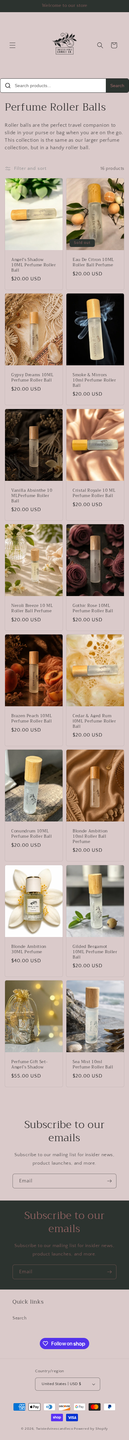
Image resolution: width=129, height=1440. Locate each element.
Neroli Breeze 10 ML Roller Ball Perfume (32, 608)
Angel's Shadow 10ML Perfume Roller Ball (33, 265)
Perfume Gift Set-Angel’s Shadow (29, 1064)
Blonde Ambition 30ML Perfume (28, 949)
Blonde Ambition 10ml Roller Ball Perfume (90, 836)
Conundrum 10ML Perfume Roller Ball (31, 834)
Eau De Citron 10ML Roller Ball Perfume (93, 262)
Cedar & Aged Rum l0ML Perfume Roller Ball (94, 721)
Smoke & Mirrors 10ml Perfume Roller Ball (94, 380)
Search (117, 85)
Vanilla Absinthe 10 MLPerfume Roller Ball (32, 496)
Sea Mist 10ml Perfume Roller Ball (93, 1064)
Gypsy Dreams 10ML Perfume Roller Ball (32, 377)
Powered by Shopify (91, 1429)
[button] (12, 45)
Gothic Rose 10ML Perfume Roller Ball (93, 608)
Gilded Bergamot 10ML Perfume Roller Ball (95, 952)
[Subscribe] (109, 1181)
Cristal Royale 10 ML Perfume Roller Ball (94, 493)
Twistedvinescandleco (54, 1429)
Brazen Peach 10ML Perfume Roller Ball (31, 718)
